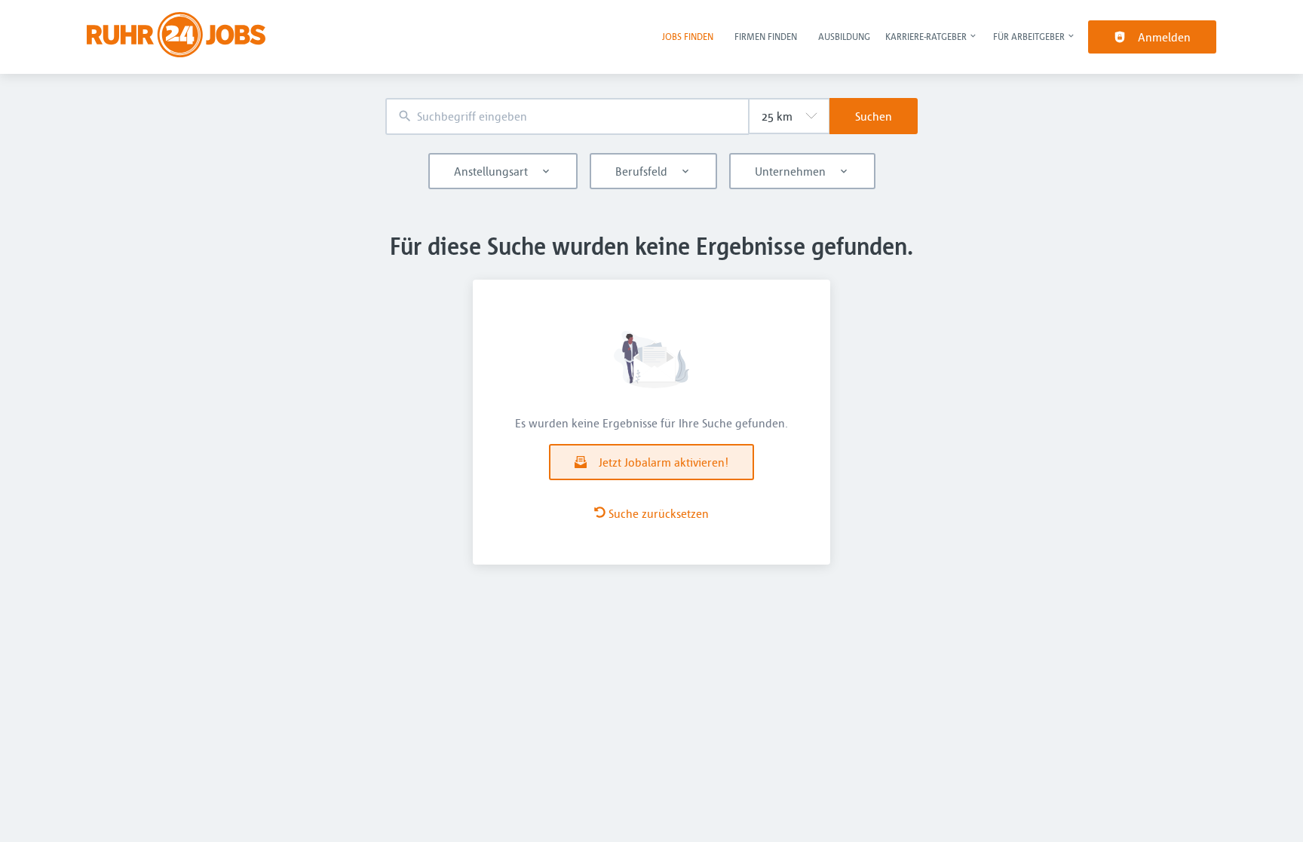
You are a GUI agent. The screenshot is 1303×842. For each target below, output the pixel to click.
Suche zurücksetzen (659, 513)
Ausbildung (844, 36)
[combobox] (567, 116)
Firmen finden (765, 36)
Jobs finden (687, 36)
